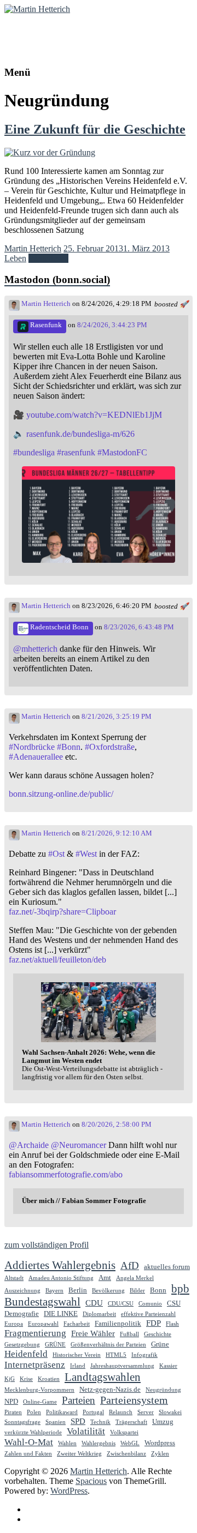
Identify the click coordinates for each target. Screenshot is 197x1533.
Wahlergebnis (98, 1443)
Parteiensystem (134, 1400)
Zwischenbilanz (126, 1454)
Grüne (160, 1344)
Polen (34, 1412)
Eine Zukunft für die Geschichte (95, 129)
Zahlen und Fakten (28, 1454)
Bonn (158, 1290)
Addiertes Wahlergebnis (59, 1265)
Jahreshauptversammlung (122, 1366)
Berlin (77, 1290)
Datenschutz (47, 1509)
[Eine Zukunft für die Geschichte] (49, 152)
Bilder (137, 1291)
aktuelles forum (167, 1267)
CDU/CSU (121, 1304)
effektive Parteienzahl (148, 1314)
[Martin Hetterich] (37, 9)
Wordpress (159, 1443)
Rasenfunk (45, 325)
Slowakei (170, 1412)
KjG (9, 1379)
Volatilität (86, 1431)
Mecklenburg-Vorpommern (39, 1390)
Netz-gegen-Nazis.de (110, 1389)
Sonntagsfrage (22, 1422)
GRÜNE (55, 1345)
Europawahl (43, 1324)
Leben (15, 258)
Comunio (150, 1304)
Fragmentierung (35, 1333)
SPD (78, 1421)
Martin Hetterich (42, 30)
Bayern (54, 1291)
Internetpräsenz (34, 1365)
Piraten (13, 1412)
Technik (100, 1422)
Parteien (78, 1400)
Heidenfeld (26, 1354)
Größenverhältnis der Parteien (108, 1345)
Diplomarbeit (99, 1314)
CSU (174, 1303)
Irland (77, 1366)
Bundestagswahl (42, 1302)
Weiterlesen (48, 258)
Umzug (162, 1421)
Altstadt (14, 1278)
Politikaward (62, 1412)
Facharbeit (76, 1324)
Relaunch (120, 1412)
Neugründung (163, 1390)
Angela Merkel (135, 1278)
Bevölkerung (108, 1291)
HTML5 (116, 1355)
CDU (94, 1302)
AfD (129, 1265)
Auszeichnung (22, 1291)
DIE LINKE (61, 1313)
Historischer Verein (77, 1355)
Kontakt (40, 1519)
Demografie (21, 1313)
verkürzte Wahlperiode (33, 1432)
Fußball (129, 1334)
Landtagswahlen (103, 1377)
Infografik (144, 1355)
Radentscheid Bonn (58, 627)
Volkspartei (124, 1432)
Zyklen (160, 1454)
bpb (180, 1288)
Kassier (168, 1366)
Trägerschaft (131, 1422)
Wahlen (67, 1443)
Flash (172, 1324)
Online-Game (40, 1402)
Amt (105, 1277)
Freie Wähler (93, 1333)
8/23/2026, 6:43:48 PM (139, 627)
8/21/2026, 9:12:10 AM (117, 833)
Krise (26, 1379)
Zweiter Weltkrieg (79, 1454)
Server (145, 1412)
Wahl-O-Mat (28, 1442)
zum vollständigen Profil (46, 1244)
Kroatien (49, 1379)
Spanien (55, 1422)
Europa (13, 1324)
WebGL (130, 1443)
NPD (11, 1401)
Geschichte (157, 1334)
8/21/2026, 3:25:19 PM (117, 716)
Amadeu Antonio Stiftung (61, 1278)
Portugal (93, 1412)
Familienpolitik (118, 1323)
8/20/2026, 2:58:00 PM (117, 1124)
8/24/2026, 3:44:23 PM (112, 325)
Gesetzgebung (22, 1345)
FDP (153, 1322)
